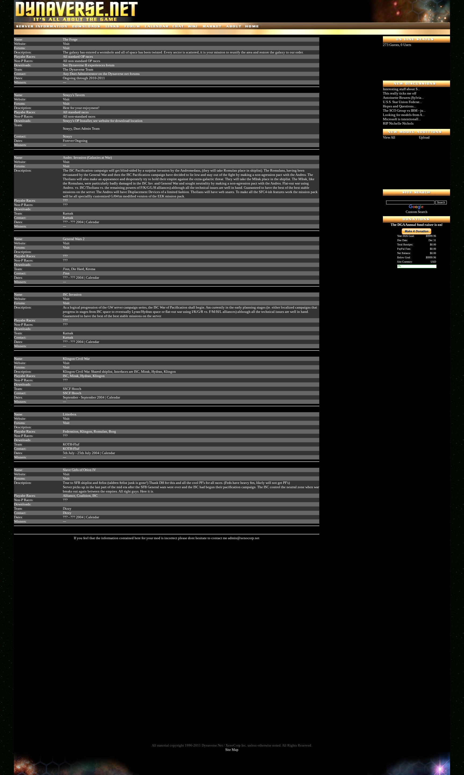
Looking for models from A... (404, 115)
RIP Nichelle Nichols (398, 123)
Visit (66, 44)
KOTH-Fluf (71, 449)
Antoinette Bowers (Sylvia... (403, 98)
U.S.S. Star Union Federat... (402, 102)
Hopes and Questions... (399, 106)
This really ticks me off (399, 93)
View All (389, 137)
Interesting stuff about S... (401, 89)
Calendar (92, 222)
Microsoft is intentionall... (402, 119)
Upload (424, 137)
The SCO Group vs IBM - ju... (404, 110)
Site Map (231, 750)
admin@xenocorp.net (243, 538)
